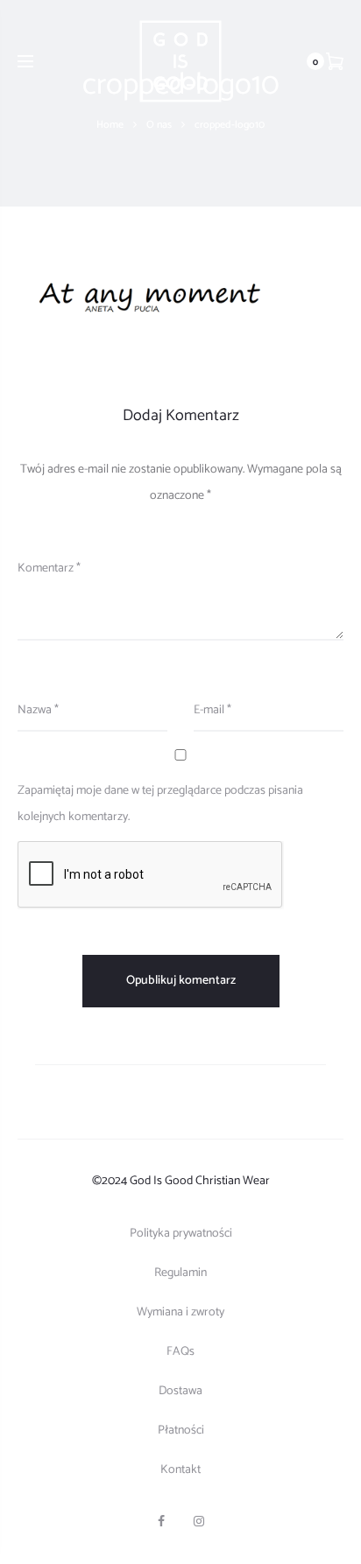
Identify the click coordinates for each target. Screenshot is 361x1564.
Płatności (181, 1430)
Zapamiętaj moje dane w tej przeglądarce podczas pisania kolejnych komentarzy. (160, 804)
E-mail (212, 710)
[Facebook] (161, 1521)
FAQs (180, 1352)
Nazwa (38, 710)
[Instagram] (199, 1521)
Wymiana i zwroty (180, 1312)
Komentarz (49, 568)
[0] (334, 61)
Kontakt (180, 1470)
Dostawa (180, 1391)
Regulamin (180, 1273)
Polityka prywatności (181, 1234)
